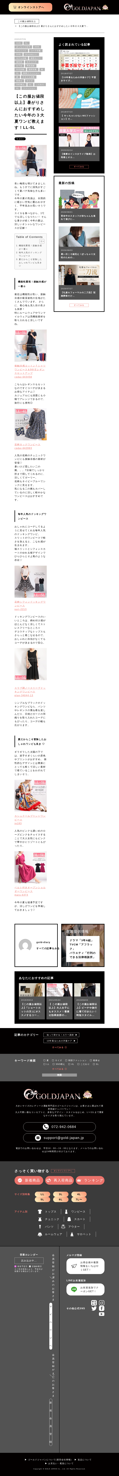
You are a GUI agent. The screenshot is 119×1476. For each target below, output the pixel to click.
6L (61, 1199)
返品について (85, 1459)
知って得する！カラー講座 (60, 1035)
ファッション (29, 88)
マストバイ (21, 51)
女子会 (19, 66)
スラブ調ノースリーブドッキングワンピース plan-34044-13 (30, 692)
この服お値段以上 (27, 21)
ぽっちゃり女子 (23, 47)
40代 (37, 47)
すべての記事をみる (48, 948)
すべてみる (79, 167)
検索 (59, 1075)
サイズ (30, 81)
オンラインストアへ (63, 1171)
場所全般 (33, 69)
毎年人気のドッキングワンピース (30, 254)
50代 (18, 54)
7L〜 (79, 1199)
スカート (80, 1219)
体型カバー (36, 58)
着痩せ (19, 81)
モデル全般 (21, 58)
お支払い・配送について (61, 1463)
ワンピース (78, 1211)
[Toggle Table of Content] (40, 241)
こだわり (40, 85)
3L (17, 73)
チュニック (52, 1219)
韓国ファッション (31, 73)
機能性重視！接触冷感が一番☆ (30, 247)
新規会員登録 (50, 1422)
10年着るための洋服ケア (59, 1041)
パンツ (49, 1226)
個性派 (19, 62)
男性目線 (31, 66)
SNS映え (20, 85)
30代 (18, 43)
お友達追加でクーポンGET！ (89, 1289)
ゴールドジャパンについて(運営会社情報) (50, 1459)
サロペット (84, 1234)
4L (17, 88)
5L (26, 43)
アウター (74, 1226)
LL (30, 85)
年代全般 (20, 69)
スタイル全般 (29, 77)
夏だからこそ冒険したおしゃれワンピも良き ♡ (30, 262)
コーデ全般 (36, 51)
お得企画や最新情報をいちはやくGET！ (89, 1266)
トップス (51, 1211)
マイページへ (50, 1326)
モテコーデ (32, 62)
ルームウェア (53, 1234)
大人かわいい (31, 54)
